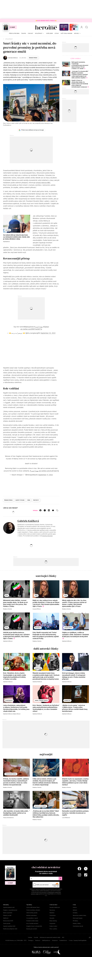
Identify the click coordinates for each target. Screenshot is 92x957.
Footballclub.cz (63, 940)
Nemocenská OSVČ (8, 920)
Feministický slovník (78, 926)
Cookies (30, 937)
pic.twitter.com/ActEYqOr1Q (49, 471)
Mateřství (52, 912)
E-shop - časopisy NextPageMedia (77, 940)
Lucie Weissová (66, 817)
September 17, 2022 (45, 475)
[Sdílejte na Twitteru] (45, 510)
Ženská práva (33, 57)
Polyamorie (52, 923)
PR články (75, 920)
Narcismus (52, 910)
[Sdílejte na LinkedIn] (49, 510)
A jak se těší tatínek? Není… (33, 907)
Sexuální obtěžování (55, 907)
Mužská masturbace (31, 915)
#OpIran (46, 327)
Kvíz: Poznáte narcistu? (32, 923)
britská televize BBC (43, 183)
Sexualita (52, 918)
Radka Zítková (16, 714)
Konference (9, 700)
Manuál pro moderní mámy (79, 915)
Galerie (7, 230)
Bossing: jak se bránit (31, 928)
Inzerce (75, 907)
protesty (36, 500)
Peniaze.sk (55, 940)
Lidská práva (68, 627)
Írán (28, 500)
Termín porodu (6, 923)
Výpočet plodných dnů (8, 907)
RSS (63, 937)
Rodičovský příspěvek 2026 (10, 928)
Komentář (38, 668)
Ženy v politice (53, 928)
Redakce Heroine (7, 609)
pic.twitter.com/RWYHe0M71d (31, 329)
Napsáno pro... (68, 806)
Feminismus (53, 915)
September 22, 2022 (48, 333)
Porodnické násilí (10, 774)
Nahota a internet (40, 806)
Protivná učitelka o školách (33, 910)
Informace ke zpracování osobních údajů (50, 937)
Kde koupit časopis (77, 918)
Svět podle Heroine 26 (63, 26)
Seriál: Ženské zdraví (41, 700)
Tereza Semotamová (8, 817)
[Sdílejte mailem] (53, 510)
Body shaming (53, 920)
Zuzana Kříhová (37, 609)
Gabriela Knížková (28, 521)
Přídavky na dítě (7, 915)
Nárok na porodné (7, 912)
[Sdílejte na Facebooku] (40, 510)
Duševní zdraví (53, 926)
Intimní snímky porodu (31, 912)
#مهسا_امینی (38, 327)
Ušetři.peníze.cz (46, 940)
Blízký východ (20, 500)
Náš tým (75, 910)
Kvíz (6, 668)
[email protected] (47, 536)
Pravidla (36, 937)
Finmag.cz (30, 940)
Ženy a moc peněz (74, 26)
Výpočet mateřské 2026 (9, 926)
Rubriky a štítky (77, 923)
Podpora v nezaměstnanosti (10, 910)
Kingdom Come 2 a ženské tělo (34, 926)
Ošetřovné (5, 918)
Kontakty (75, 912)
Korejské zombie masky (32, 920)
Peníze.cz (37, 940)
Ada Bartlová (6, 241)
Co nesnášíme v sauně (32, 918)
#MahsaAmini (29, 327)
